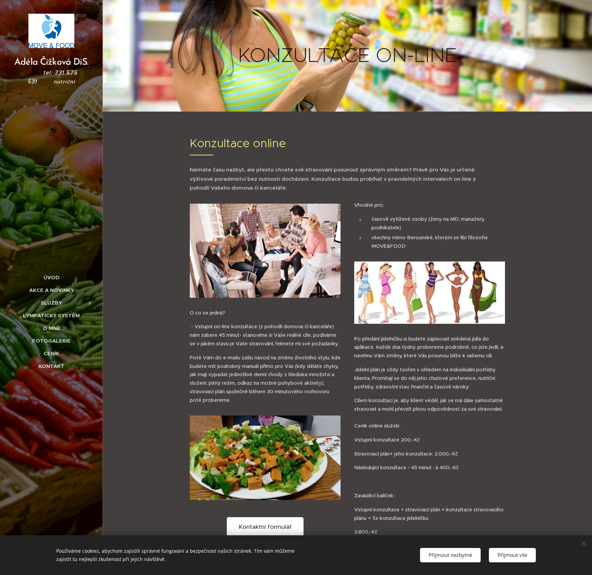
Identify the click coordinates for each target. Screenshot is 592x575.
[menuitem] (51, 277)
